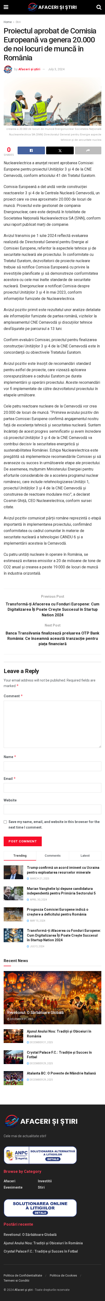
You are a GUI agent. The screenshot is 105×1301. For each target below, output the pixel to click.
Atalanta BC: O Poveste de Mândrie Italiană (61, 1073)
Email (10, 778)
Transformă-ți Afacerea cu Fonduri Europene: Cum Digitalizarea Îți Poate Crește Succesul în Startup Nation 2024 (64, 935)
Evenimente (13, 1187)
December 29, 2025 (41, 1063)
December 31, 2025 (21, 1019)
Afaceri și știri (29, 69)
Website (10, 800)
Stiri (18, 22)
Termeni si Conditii (16, 1280)
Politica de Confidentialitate (23, 1275)
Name (10, 756)
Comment (13, 696)
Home (8, 22)
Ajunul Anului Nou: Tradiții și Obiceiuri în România (43, 1243)
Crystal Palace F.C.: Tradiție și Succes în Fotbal (41, 1251)
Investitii (45, 1181)
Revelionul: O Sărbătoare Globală (35, 1012)
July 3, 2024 (56, 69)
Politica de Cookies (63, 1275)
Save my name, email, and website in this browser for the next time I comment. (54, 824)
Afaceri (9, 1181)
